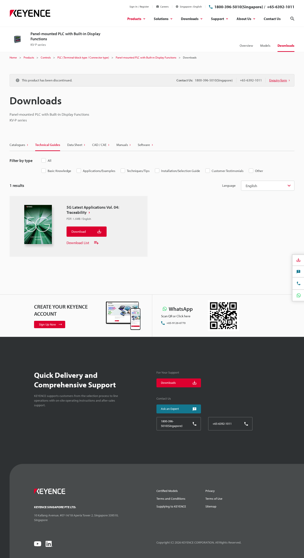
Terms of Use (213, 499)
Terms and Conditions (170, 499)
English (251, 185)
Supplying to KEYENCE (171, 506)
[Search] (292, 19)
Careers (164, 6)
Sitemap (210, 506)
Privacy (210, 491)
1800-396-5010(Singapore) (238, 6)
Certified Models (167, 491)
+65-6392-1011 (280, 6)
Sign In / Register (139, 6)
